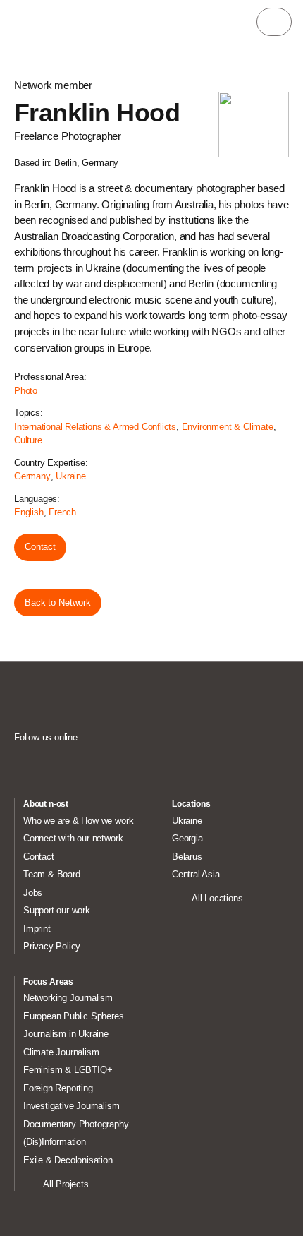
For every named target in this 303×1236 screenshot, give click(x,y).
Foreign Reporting (58, 1088)
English (29, 512)
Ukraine (71, 476)
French (62, 512)
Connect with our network (73, 838)
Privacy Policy (51, 946)
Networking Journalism (68, 997)
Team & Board (51, 874)
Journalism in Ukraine (66, 1033)
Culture (28, 440)
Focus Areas (48, 982)
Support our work (56, 910)
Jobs (32, 892)
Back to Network (58, 602)
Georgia (187, 838)
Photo (25, 390)
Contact (40, 546)
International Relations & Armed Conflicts (95, 426)
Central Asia (196, 874)
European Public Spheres (73, 1016)
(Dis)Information (54, 1141)
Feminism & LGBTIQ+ (68, 1069)
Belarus (187, 856)
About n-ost (45, 804)
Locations (191, 804)
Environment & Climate (227, 426)
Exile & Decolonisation (68, 1160)
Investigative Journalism (71, 1105)
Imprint (37, 928)
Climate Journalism (61, 1052)
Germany (32, 476)
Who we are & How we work (78, 820)
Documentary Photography (76, 1124)
